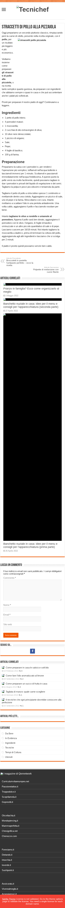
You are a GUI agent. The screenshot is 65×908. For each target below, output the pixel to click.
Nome (7, 605)
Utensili (8, 757)
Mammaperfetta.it (10, 825)
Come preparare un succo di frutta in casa (26, 683)
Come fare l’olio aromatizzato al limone (25, 675)
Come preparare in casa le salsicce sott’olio (27, 667)
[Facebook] (32, 651)
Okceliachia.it (8, 815)
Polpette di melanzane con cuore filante (46, 269)
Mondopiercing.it (10, 820)
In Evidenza (11, 738)
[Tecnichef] (32, 9)
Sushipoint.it (8, 870)
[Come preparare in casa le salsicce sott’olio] (3, 667)
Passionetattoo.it (10, 786)
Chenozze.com (9, 836)
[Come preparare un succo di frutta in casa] (3, 683)
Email (6, 614)
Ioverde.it (6, 865)
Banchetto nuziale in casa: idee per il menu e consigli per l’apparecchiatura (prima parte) (30, 545)
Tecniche (9, 747)
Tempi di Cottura (13, 752)
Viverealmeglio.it (10, 889)
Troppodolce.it (9, 791)
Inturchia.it (7, 860)
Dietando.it (7, 854)
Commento (9, 578)
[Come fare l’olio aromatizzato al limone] (3, 675)
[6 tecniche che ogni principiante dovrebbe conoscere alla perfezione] (3, 699)
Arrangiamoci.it (9, 894)
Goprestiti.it (7, 802)
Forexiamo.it (8, 849)
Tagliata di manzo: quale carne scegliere (25, 691)
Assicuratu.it (8, 883)
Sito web (7, 624)
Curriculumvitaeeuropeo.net (15, 781)
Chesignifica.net (10, 831)
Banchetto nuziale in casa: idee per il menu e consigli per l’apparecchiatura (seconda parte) (30, 305)
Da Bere (9, 733)
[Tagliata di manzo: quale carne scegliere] (3, 691)
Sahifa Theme (9, 899)
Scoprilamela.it (9, 797)
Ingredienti (10, 743)
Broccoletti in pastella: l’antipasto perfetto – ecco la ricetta (19, 261)
